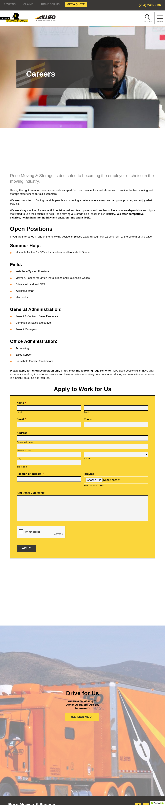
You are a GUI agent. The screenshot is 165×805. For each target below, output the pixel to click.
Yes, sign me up (81, 716)
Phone (88, 419)
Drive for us (50, 4)
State (87, 458)
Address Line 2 (25, 450)
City (19, 458)
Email (21, 419)
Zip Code (22, 467)
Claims (28, 4)
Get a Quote (76, 4)
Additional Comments (30, 492)
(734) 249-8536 (150, 5)
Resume (89, 473)
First (19, 412)
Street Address (25, 442)
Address (22, 432)
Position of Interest (30, 473)
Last (86, 412)
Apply (26, 548)
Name (21, 402)
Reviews (10, 4)
